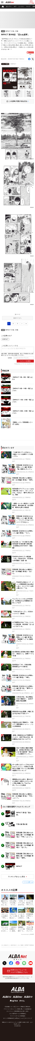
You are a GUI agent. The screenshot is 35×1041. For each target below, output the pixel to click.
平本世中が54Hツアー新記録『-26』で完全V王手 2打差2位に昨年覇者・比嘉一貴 (22, 558)
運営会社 (28, 1006)
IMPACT (19, 866)
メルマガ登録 (31, 3)
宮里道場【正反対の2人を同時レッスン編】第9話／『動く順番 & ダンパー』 (24, 467)
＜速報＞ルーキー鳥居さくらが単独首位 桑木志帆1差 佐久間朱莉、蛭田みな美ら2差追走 (23, 505)
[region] (17, 7)
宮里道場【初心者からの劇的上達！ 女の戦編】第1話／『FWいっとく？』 (22, 796)
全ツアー (9, 6)
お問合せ (17, 1018)
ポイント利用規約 (7, 1018)
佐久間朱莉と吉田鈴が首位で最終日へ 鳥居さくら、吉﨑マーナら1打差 (23, 654)
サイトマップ (28, 1018)
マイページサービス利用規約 (17, 1016)
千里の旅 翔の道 (21, 824)
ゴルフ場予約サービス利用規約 (17, 1013)
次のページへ (17, 318)
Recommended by (25, 934)
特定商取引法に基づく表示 (21, 1011)
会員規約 (27, 1009)
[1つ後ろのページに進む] (22, 323)
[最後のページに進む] (26, 323)
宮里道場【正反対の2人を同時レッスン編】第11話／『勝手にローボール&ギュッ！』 (22, 688)
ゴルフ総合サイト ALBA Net (8, 945)
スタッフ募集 (19, 1006)
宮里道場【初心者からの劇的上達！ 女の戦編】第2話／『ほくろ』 (22, 571)
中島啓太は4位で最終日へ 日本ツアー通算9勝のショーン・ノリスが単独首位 (22, 724)
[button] (17, 456)
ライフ (28, 6)
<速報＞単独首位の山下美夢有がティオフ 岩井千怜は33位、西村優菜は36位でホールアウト (22, 737)
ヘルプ (22, 1018)
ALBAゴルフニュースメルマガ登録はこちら (19, 971)
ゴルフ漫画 (5, 64)
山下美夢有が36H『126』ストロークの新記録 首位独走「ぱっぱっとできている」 (23, 624)
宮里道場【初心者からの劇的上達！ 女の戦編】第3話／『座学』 (25, 856)
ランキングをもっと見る (16, 876)
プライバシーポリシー (9, 1009)
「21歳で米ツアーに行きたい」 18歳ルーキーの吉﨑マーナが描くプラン (23, 454)
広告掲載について (9, 1006)
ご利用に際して (20, 1009)
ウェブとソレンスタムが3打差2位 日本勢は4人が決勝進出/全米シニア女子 (22, 601)
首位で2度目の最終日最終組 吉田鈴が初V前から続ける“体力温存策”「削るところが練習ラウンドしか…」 (24, 752)
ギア (15, 6)
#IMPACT (13, 64)
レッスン (21, 6)
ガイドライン (10, 1011)
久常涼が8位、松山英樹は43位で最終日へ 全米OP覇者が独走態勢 (24, 699)
